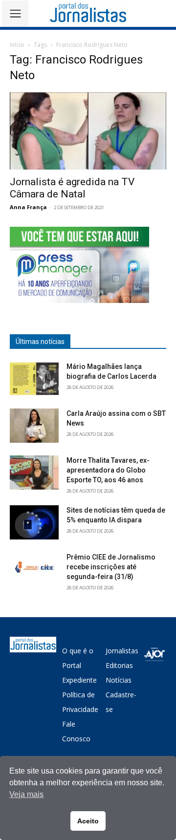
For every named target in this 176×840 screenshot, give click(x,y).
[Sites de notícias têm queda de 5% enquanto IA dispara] (34, 522)
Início (17, 45)
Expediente (79, 680)
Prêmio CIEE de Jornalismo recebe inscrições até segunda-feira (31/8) (110, 567)
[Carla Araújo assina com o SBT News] (34, 426)
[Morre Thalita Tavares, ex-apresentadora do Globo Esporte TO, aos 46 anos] (34, 472)
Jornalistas (122, 650)
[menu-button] (15, 13)
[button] (161, 13)
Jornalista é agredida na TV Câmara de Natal (72, 188)
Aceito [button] (88, 821)
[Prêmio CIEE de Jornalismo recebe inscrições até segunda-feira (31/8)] (34, 569)
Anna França (28, 207)
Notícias (119, 680)
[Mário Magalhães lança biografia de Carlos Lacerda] (34, 379)
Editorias (119, 665)
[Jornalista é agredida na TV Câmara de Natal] (88, 131)
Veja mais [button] (26, 794)
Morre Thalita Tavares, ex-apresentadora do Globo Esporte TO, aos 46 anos (108, 470)
